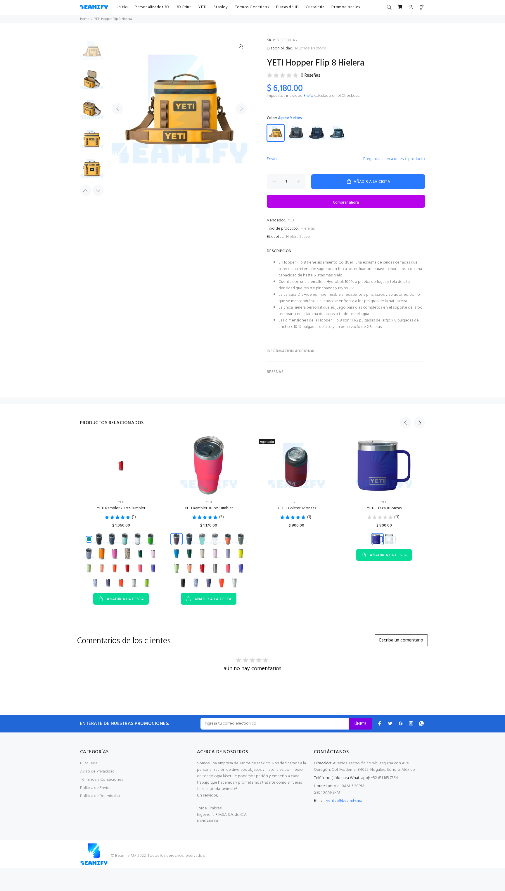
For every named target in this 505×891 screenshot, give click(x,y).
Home (84, 19)
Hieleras (308, 228)
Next (241, 108)
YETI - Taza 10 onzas (384, 508)
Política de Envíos (95, 788)
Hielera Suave (298, 236)
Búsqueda (88, 763)
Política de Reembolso (100, 796)
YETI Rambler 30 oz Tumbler (208, 508)
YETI (291, 220)
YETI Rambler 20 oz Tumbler (121, 508)
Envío (308, 95)
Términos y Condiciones (101, 779)
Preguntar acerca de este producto (394, 159)
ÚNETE (360, 723)
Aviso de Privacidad (97, 771)
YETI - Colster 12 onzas (296, 508)
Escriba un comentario (401, 640)
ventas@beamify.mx (344, 800)
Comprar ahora (346, 202)
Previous (117, 108)
